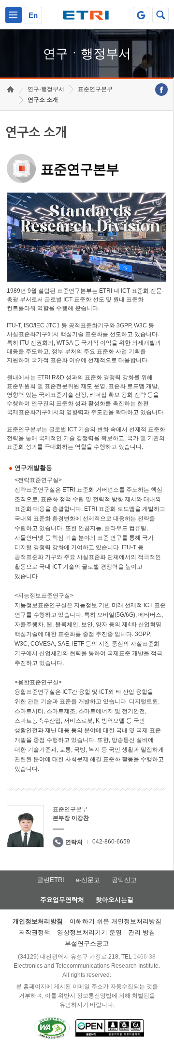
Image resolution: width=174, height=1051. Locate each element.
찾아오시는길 (114, 899)
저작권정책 (34, 932)
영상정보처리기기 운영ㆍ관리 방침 (106, 932)
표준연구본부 (95, 89)
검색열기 (160, 15)
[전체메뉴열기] (13, 15)
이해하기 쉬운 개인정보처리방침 (115, 921)
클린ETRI (50, 879)
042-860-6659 (111, 841)
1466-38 (144, 956)
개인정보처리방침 (38, 921)
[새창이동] (141, 15)
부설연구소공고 (87, 943)
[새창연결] (161, 89)
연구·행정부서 (46, 89)
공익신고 (124, 879)
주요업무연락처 (62, 899)
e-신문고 (88, 879)
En (33, 15)
